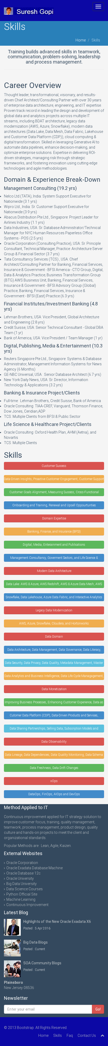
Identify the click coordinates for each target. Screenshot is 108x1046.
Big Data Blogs (35, 942)
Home (80, 40)
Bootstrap (25, 1028)
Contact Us (87, 1035)
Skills (57, 1035)
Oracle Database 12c (23, 873)
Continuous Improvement (27, 905)
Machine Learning (20, 899)
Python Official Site (21, 894)
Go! (98, 1009)
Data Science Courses (24, 889)
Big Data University (21, 884)
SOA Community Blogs (42, 963)
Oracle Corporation (22, 863)
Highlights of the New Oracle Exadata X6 (57, 921)
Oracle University (20, 878)
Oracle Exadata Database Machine (34, 868)
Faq (70, 1035)
